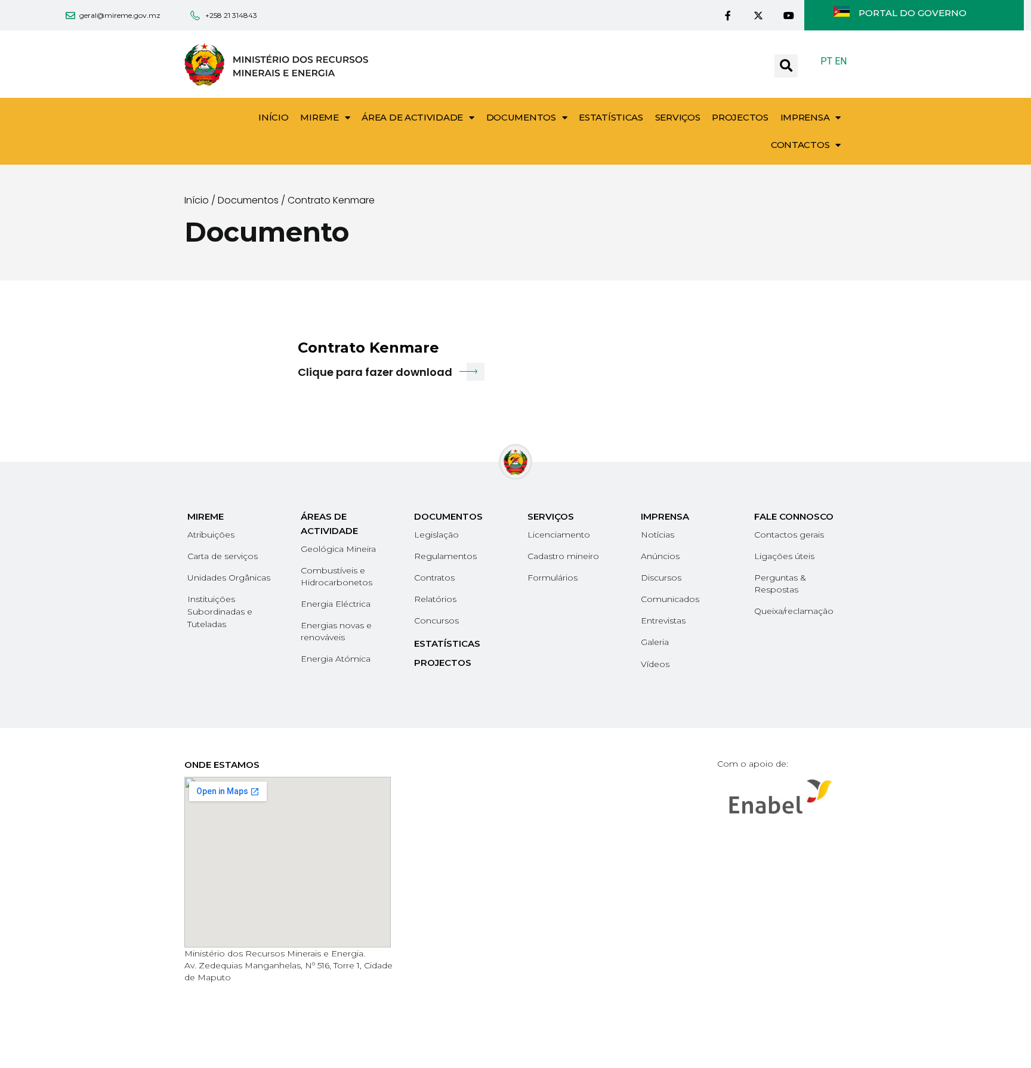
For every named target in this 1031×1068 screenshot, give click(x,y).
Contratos (434, 577)
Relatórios (435, 599)
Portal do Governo (913, 12)
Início (273, 117)
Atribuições (210, 534)
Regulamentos (445, 556)
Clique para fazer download (375, 372)
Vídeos (655, 664)
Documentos (521, 117)
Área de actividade (412, 117)
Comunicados (670, 599)
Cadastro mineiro (563, 556)
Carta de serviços (222, 556)
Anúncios (660, 556)
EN (841, 61)
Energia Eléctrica (336, 603)
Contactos (800, 144)
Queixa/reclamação (794, 611)
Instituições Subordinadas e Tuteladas (219, 611)
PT (826, 61)
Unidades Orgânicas (228, 577)
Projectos (740, 117)
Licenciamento (558, 534)
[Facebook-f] (727, 15)
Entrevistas (663, 620)
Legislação (436, 534)
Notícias (657, 534)
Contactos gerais (789, 534)
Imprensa (805, 117)
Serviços (677, 117)
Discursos (661, 577)
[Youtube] (789, 15)
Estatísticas (611, 117)
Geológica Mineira (338, 549)
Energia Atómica (336, 658)
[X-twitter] (758, 15)
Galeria (655, 642)
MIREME (319, 117)
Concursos (436, 620)
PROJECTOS (442, 662)
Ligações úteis (784, 556)
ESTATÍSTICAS (447, 643)
